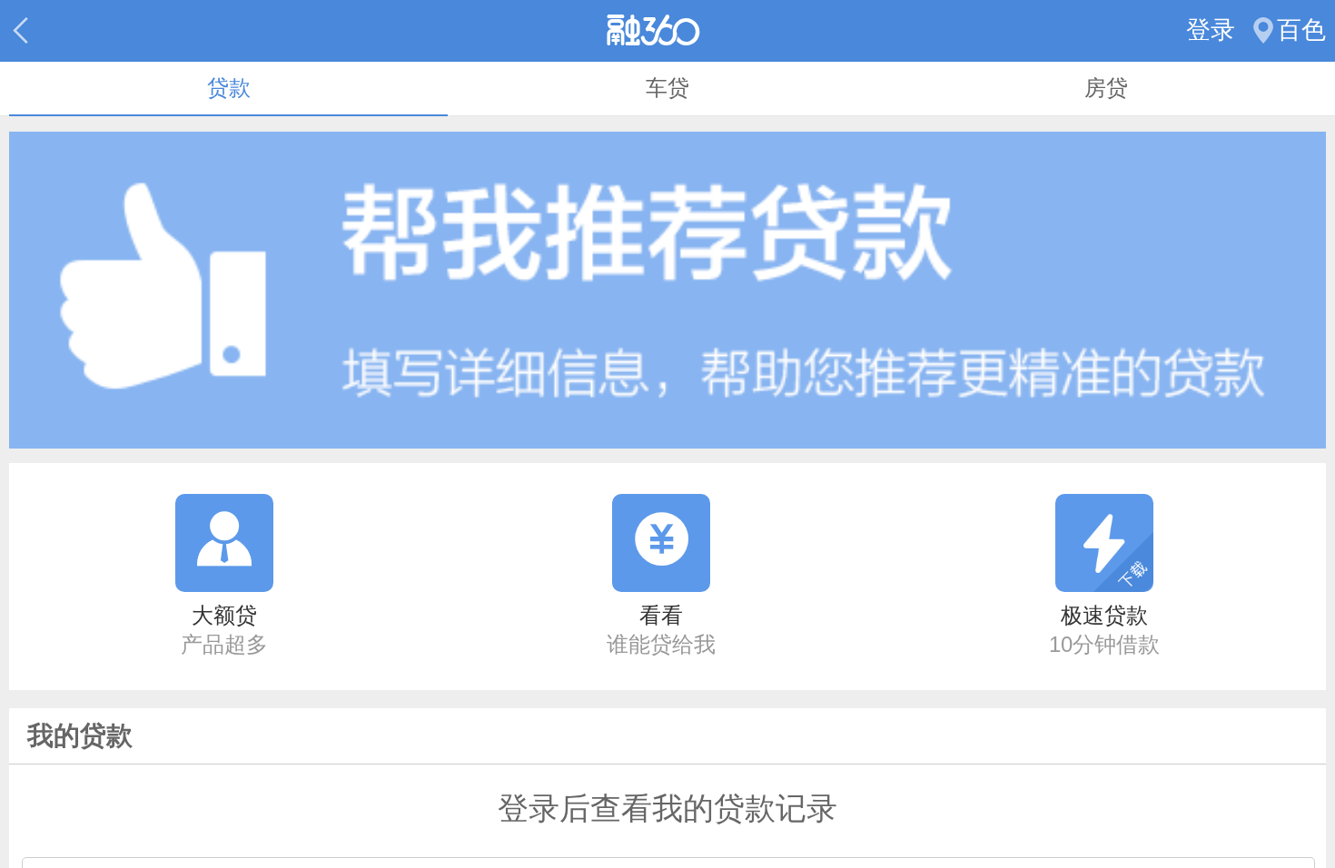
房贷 (1106, 88)
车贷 (667, 88)
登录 (1210, 30)
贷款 (229, 88)
